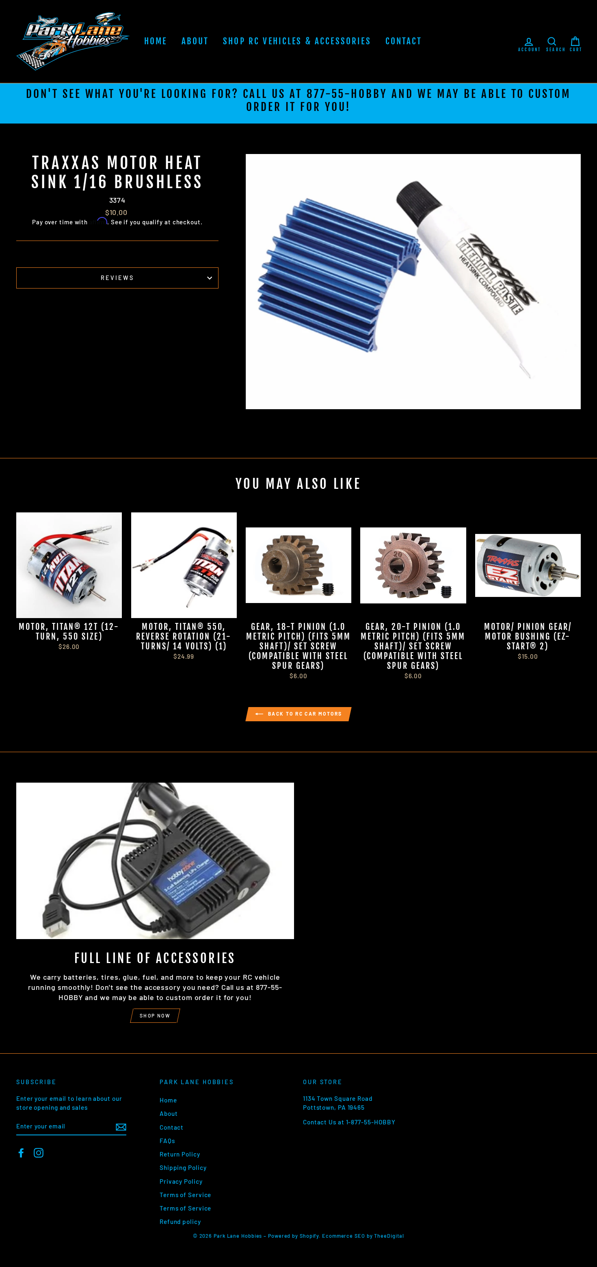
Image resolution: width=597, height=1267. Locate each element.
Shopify (309, 1235)
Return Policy (180, 1154)
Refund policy (180, 1221)
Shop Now (155, 1015)
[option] (298, 103)
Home (155, 41)
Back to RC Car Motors (304, 713)
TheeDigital (389, 1235)
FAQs (167, 1140)
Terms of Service (185, 1194)
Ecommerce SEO (343, 1235)
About (195, 41)
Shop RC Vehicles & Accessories (297, 41)
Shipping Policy (183, 1167)
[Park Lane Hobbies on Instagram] (38, 1152)
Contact (403, 41)
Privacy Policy (181, 1181)
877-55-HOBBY (347, 94)
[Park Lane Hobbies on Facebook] (21, 1152)
